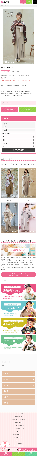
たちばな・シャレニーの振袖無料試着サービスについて (18, 274)
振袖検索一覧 (18, 416)
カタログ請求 (23, 3)
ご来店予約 (28, 109)
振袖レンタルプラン (18, 434)
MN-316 (9, 200)
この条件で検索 (18, 150)
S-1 (27, 235)
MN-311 (9, 235)
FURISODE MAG (18, 446)
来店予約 (29, 3)
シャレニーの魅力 (18, 413)
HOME (2, 5)
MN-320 (27, 200)
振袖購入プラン (18, 437)
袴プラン (18, 440)
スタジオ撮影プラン (18, 428)
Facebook (13, 450)
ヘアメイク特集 (18, 443)
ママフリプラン (18, 431)
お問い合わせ (31, 454)
